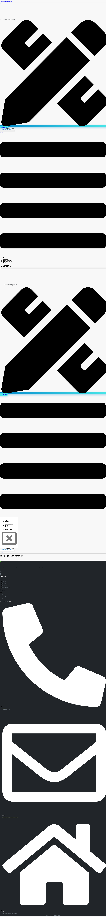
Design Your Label (7, 261)
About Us (5, 264)
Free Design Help (6, 587)
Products (5, 259)
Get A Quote (6, 265)
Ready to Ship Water (8, 260)
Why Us (4, 581)
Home (4, 258)
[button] (53, 194)
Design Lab (4, 583)
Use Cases (4, 585)
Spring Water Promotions (6, 1)
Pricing (5, 262)
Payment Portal (7, 266)
